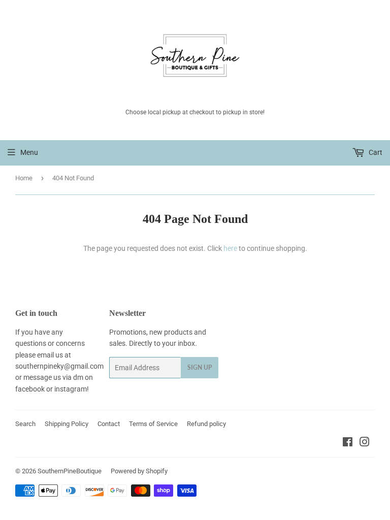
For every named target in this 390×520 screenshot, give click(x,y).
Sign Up (199, 367)
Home (23, 178)
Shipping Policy (66, 424)
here (230, 248)
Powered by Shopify (139, 471)
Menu (29, 152)
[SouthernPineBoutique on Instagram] (365, 443)
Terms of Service (153, 424)
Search (25, 424)
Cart (374, 152)
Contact (109, 424)
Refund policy (206, 424)
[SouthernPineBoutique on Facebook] (347, 443)
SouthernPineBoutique (70, 471)
